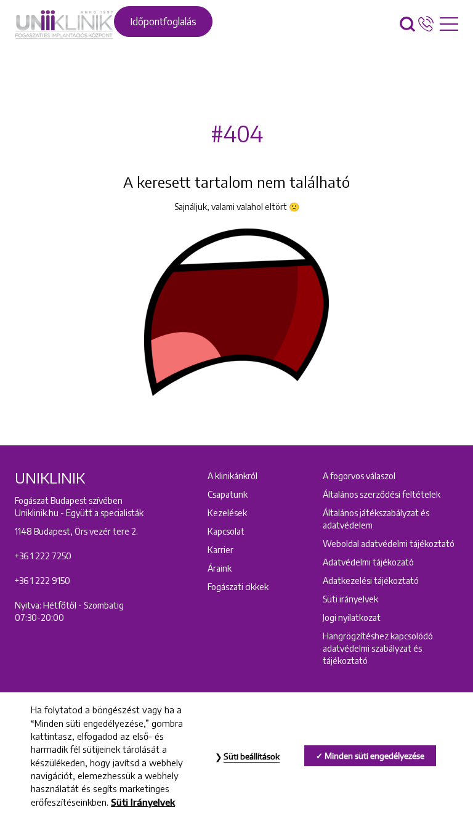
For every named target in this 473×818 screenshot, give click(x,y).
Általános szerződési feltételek (381, 494)
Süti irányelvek (350, 599)
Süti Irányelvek (143, 802)
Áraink (220, 568)
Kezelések (227, 513)
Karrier (220, 550)
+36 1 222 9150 (42, 580)
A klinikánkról (232, 476)
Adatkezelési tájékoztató (371, 580)
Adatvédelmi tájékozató (368, 562)
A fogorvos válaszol (359, 476)
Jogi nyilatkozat (352, 617)
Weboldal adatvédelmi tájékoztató (389, 543)
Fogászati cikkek (238, 586)
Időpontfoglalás (163, 21)
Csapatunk (228, 494)
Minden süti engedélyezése (374, 756)
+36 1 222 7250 (43, 556)
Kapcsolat (226, 531)
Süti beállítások (252, 756)
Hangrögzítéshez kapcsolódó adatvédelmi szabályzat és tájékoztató (378, 648)
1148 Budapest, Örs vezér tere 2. (76, 531)
